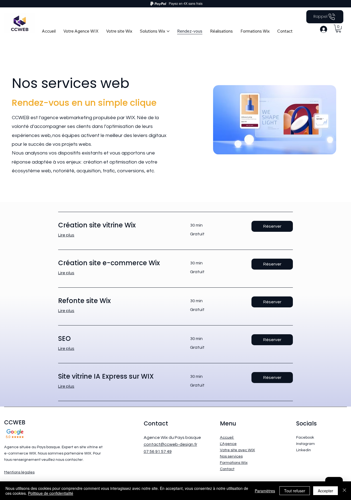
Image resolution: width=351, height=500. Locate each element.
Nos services (231, 456)
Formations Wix (234, 463)
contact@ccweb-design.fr (170, 444)
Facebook (305, 437)
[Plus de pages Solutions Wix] (168, 31)
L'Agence (228, 444)
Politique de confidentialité (50, 493)
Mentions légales (19, 472)
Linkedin (303, 450)
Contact (227, 469)
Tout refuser (294, 490)
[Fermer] (344, 491)
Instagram (305, 444)
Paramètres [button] (265, 490)
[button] (338, 29)
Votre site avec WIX (237, 450)
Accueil (227, 437)
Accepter (325, 490)
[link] (117, 225)
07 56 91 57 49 (158, 451)
